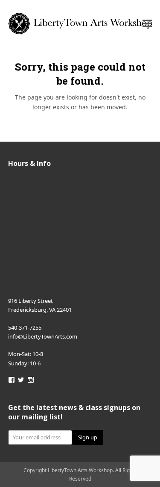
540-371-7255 (24, 327)
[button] (147, 23)
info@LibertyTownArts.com (42, 336)
